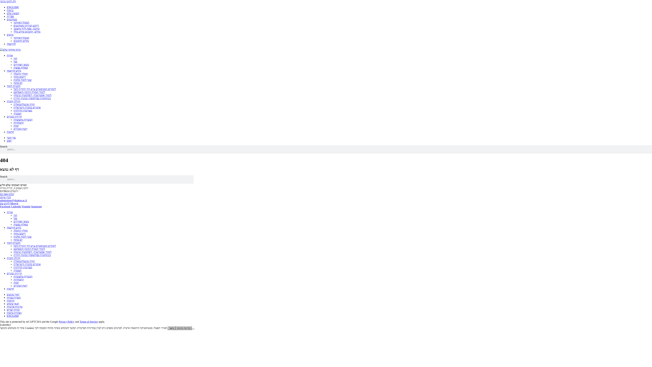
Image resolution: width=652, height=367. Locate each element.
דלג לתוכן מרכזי (8, 1)
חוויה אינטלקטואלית (24, 104)
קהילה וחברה (13, 101)
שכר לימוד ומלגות (23, 79)
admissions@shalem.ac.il (13, 200)
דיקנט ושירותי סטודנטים (26, 25)
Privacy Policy (66, 321)
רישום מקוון (20, 76)
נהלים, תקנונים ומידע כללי (27, 31)
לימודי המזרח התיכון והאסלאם (29, 92)
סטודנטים (12, 19)
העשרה (17, 113)
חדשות (10, 131)
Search (3, 146)
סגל (15, 61)
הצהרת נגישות (14, 312)
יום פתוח (18, 83)
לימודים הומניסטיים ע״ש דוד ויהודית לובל (35, 89)
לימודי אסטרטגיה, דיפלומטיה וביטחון (32, 95)
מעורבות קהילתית (23, 110)
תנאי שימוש (13, 303)
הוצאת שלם (13, 13)
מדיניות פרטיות (14, 306)
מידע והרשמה (14, 70)
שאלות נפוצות (21, 67)
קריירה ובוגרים (14, 116)
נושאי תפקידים (21, 64)
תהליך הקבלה (21, 73)
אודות (10, 55)
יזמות (16, 125)
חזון (15, 58)
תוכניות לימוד (14, 86)
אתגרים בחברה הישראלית (27, 107)
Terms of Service (89, 321)
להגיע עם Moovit (9, 203)
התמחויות (19, 122)
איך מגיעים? (13, 294)
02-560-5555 (7, 194)
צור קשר (11, 137)
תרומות (10, 300)
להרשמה (11, 43)
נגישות (10, 10)
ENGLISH (13, 7)
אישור (171, 328)
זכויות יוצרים (13, 309)
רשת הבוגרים (20, 128)
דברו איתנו (5, 197)
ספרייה (10, 16)
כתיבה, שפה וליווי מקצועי (27, 28)
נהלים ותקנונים (21, 40)
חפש (9, 140)
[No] (193, 328)
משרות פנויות (14, 297)
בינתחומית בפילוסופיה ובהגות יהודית (32, 98)
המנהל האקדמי (21, 22)
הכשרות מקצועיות (23, 119)
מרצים (10, 34)
